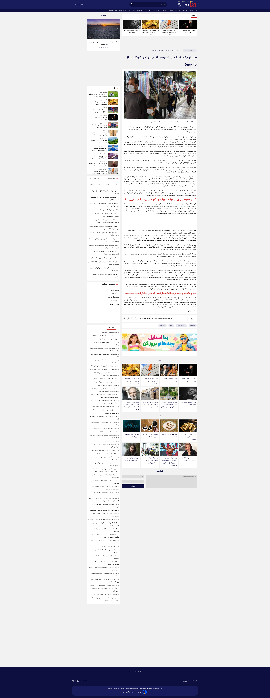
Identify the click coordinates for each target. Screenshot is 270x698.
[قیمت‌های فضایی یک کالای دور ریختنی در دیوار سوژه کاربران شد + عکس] (113, 133)
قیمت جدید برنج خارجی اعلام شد (108, 441)
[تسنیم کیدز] (159, 343)
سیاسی (177, 10)
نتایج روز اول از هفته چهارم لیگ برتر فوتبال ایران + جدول (98, 95)
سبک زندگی (131, 10)
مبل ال (117, 308)
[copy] (192, 319)
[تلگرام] (128, 318)
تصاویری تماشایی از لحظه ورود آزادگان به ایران (104, 42)
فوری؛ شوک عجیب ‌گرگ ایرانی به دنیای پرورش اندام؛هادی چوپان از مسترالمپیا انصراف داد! (169, 461)
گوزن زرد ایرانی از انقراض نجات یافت (107, 339)
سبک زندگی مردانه (113, 297)
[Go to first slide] (117, 29)
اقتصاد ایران (115, 290)
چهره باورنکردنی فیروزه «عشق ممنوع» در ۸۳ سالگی (103, 585)
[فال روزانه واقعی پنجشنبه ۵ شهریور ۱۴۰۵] (131, 425)
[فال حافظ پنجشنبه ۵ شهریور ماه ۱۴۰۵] (169, 425)
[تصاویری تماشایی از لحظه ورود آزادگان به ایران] (103, 29)
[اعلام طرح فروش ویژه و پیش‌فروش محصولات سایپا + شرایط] (169, 24)
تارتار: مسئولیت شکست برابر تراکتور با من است (105, 428)
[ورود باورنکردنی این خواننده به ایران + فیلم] (132, 24)
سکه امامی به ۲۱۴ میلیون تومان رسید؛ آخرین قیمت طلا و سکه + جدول (150, 32)
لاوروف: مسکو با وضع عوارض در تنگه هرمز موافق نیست (102, 520)
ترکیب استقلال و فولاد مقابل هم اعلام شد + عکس (99, 126)
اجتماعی (163, 10)
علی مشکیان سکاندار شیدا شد (109, 547)
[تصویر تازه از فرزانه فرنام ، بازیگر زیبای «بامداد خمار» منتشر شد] (131, 449)
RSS (76, 4)
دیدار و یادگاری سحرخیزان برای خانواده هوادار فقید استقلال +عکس (98, 149)
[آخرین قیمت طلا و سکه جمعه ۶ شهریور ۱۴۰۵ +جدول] (113, 102)
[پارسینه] (185, 4)
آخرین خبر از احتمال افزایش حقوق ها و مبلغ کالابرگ (103, 366)
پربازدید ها (111, 178)
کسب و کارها (113, 10)
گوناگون (193, 16)
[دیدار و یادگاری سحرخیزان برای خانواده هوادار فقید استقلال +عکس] (113, 148)
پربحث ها (93, 178)
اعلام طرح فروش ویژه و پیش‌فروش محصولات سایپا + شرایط (169, 32)
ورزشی (150, 10)
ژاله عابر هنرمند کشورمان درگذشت (170, 380)
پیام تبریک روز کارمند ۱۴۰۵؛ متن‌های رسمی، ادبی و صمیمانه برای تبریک (150, 460)
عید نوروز (192, 325)
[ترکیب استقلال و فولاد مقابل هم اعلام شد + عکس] (113, 125)
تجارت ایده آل (115, 301)
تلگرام (187, 681)
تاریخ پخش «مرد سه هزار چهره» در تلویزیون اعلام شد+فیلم (98, 165)
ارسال (133, 486)
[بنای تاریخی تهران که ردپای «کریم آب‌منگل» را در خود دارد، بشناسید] (150, 393)
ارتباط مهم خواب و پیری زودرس (109, 332)
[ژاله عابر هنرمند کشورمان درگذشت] (169, 370)
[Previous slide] (89, 29)
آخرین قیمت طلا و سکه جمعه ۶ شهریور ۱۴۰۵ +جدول (98, 103)
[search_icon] (132, 5)
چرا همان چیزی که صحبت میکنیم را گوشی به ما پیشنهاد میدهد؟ (99, 157)
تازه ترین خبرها (114, 304)
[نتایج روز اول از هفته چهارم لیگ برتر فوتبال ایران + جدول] (113, 94)
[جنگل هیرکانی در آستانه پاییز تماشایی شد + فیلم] (113, 140)
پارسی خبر (162, 325)
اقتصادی (185, 10)
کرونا (171, 325)
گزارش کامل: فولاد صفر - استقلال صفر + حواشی (100, 111)
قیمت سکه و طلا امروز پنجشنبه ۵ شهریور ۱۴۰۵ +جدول (189, 436)
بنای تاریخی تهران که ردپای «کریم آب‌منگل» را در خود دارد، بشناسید (150, 404)
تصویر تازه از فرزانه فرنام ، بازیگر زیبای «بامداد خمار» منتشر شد (132, 460)
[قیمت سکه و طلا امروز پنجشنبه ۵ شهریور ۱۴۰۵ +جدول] (188, 425)
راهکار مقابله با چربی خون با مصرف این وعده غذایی (104, 336)
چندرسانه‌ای (122, 10)
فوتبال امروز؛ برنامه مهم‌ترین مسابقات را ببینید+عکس (103, 510)
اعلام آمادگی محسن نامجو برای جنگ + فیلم (188, 31)
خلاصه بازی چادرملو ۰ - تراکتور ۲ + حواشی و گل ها (104, 410)
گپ (196, 681)
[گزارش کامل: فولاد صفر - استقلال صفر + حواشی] (113, 110)
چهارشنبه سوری (181, 325)
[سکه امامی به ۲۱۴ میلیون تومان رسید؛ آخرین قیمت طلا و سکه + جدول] (150, 24)
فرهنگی (156, 10)
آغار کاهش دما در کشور (111, 413)
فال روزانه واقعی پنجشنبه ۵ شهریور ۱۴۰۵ (131, 435)
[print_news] (135, 318)
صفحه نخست (193, 10)
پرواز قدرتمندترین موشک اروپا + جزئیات (107, 454)
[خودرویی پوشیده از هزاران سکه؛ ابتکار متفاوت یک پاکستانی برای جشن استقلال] (169, 393)
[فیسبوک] (132, 318)
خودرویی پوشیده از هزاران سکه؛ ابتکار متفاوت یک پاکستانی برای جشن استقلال (169, 404)
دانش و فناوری (141, 10)
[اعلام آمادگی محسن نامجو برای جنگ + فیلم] (188, 24)
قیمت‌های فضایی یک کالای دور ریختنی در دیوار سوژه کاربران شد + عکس (98, 134)
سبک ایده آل (115, 294)
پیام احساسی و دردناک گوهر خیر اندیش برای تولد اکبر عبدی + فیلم (188, 460)
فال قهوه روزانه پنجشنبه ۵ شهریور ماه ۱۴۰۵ (150, 435)
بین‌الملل (171, 10)
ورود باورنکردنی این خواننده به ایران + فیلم (132, 31)
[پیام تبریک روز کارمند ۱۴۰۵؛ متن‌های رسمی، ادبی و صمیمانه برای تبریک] (150, 449)
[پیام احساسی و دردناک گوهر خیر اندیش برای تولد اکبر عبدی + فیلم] (188, 449)
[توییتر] (125, 318)
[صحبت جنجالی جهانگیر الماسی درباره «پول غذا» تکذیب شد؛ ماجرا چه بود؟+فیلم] (131, 393)
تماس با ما (81, 4)
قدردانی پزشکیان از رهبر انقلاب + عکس (107, 385)
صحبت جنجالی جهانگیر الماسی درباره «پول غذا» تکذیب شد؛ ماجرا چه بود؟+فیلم (131, 406)
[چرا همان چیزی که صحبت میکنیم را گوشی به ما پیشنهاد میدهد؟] (113, 156)
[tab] (107, 47)
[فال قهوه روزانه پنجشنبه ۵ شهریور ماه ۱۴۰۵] (150, 425)
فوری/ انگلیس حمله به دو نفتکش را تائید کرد (105, 595)
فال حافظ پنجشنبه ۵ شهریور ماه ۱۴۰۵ (169, 435)
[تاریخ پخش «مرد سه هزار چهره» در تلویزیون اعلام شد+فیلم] (113, 164)
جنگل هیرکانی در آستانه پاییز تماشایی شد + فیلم (99, 141)
